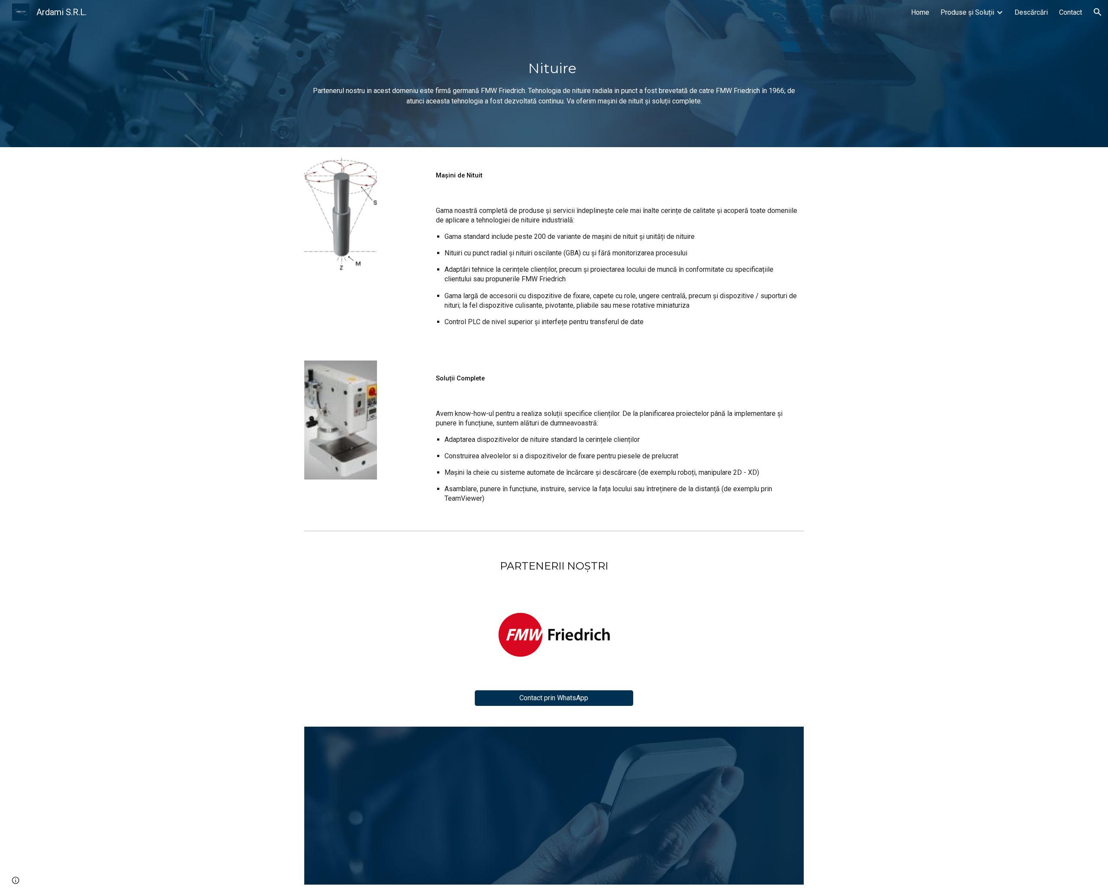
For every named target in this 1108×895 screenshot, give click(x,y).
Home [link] (920, 12)
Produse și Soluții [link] (967, 12)
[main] (554, 73)
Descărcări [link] (1031, 12)
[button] (1097, 12)
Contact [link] (1070, 12)
